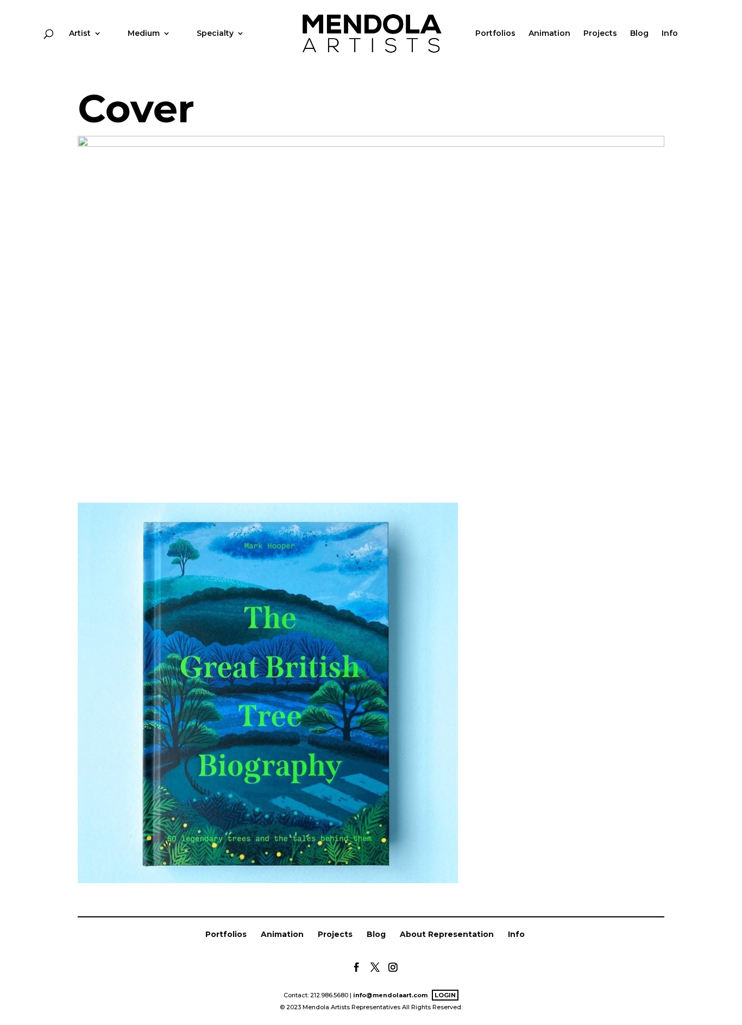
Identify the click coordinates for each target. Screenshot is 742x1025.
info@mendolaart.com (390, 995)
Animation (549, 33)
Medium (144, 33)
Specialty (215, 33)
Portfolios (495, 33)
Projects (600, 33)
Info (670, 33)
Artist (80, 33)
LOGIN (445, 995)
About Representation (447, 934)
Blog (639, 33)
